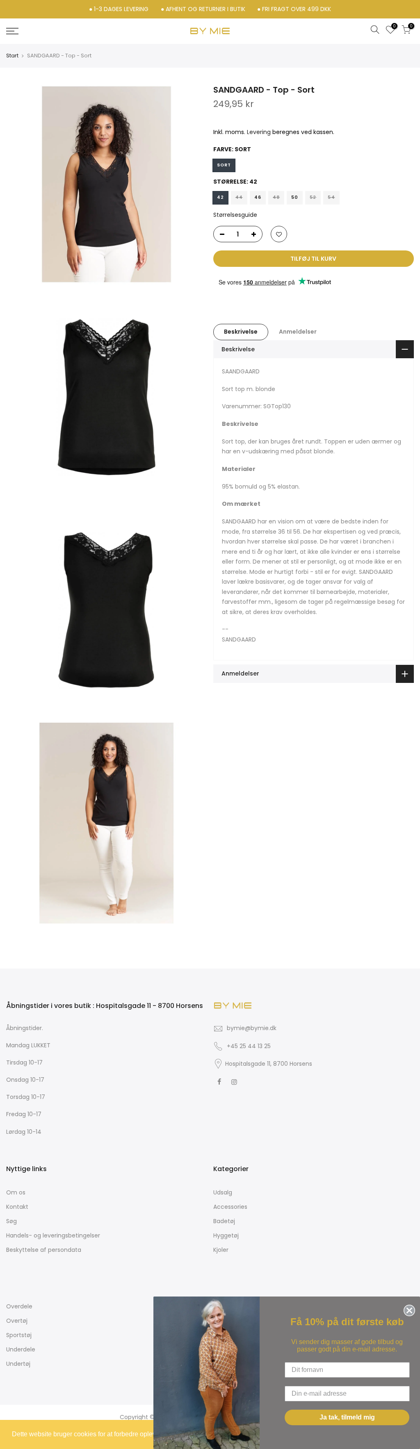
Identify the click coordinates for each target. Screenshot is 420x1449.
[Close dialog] (408, 1309)
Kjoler (220, 1250)
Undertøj (18, 1364)
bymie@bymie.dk (251, 1028)
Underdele (20, 1349)
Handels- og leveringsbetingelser (53, 1235)
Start (12, 55)
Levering (259, 132)
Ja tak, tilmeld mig (347, 1417)
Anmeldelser (298, 332)
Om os (15, 1192)
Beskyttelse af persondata (43, 1250)
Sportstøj (19, 1335)
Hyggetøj (226, 1235)
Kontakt (17, 1207)
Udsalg (222, 1192)
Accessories (230, 1207)
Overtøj (16, 1321)
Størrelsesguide (235, 215)
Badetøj (224, 1221)
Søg (11, 1221)
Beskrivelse (241, 332)
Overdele (19, 1306)
